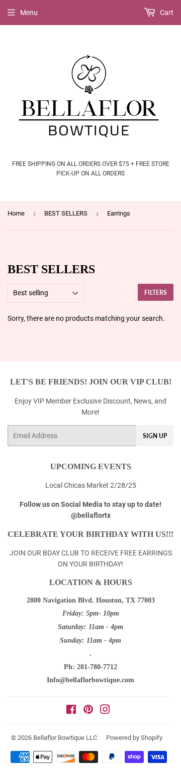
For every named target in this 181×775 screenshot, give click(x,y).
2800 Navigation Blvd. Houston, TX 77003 (91, 600)
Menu (29, 13)
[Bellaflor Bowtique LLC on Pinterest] (88, 711)
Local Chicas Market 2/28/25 (90, 485)
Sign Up (155, 436)
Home (16, 213)
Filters (155, 292)
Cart (165, 13)
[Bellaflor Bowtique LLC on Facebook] (71, 711)
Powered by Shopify (134, 737)
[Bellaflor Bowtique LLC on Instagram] (105, 711)
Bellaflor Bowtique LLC (65, 737)
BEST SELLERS (65, 213)
